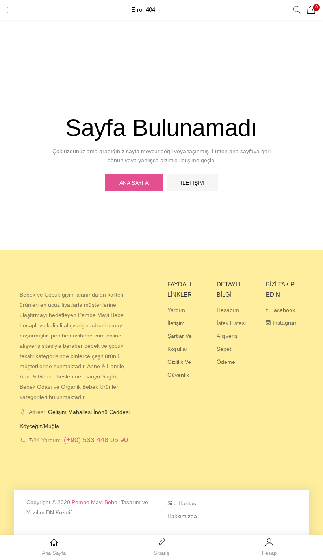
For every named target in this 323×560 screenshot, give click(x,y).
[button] (311, 10)
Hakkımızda (182, 516)
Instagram (285, 322)
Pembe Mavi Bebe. (95, 502)
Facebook (282, 310)
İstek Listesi (231, 323)
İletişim (192, 183)
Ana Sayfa (134, 183)
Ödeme (226, 362)
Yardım (176, 310)
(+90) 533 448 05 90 (96, 440)
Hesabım (228, 310)
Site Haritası (182, 503)
